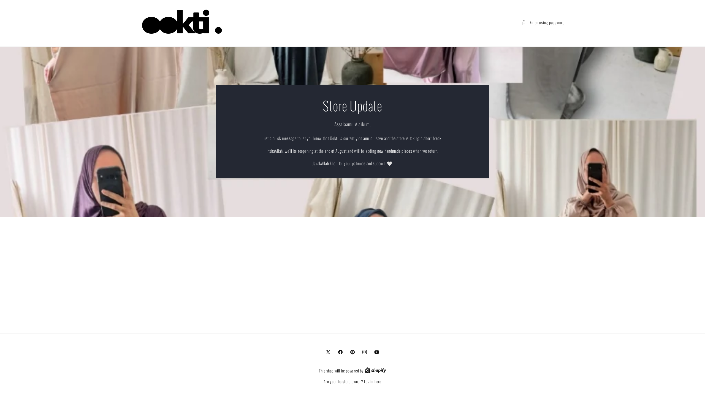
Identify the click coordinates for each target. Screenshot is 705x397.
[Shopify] (375, 371)
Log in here (372, 381)
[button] (543, 22)
